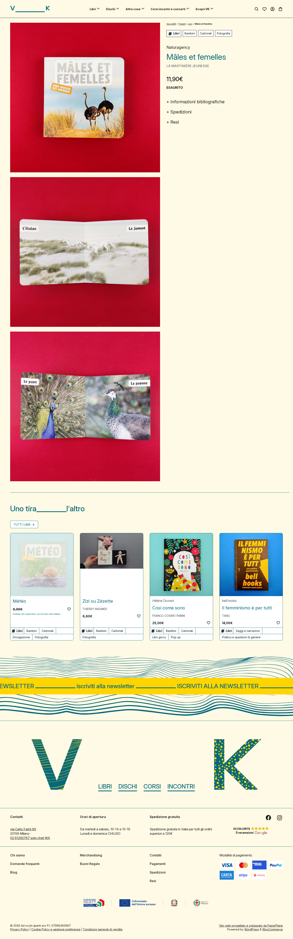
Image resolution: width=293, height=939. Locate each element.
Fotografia (223, 33)
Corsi (152, 786)
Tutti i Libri (22, 524)
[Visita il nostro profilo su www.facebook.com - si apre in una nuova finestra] (268, 817)
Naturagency (178, 47)
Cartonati (206, 33)
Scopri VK (202, 9)
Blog (13, 872)
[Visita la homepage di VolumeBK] (30, 9)
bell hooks (229, 601)
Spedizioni (181, 111)
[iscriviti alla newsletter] (146, 686)
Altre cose (133, 9)
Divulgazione (21, 637)
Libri (93, 9)
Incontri (181, 786)
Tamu (226, 615)
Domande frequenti (24, 864)
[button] (69, 609)
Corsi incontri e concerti (168, 9)
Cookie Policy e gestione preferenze (56, 929)
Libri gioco (159, 637)
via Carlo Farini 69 (23, 829)
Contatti (155, 855)
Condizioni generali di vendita (102, 929)
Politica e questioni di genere (241, 637)
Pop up (176, 637)
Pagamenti (158, 864)
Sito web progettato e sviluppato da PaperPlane (251, 925)
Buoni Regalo (90, 864)
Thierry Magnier (95, 609)
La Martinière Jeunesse (187, 66)
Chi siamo (17, 855)
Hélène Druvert (163, 601)
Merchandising (91, 855)
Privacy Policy (19, 929)
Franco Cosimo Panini (168, 615)
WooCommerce (272, 929)
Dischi (110, 9)
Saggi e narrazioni (248, 631)
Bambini (190, 33)
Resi (174, 122)
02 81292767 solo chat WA (30, 838)
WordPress (251, 929)
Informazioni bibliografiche (197, 101)
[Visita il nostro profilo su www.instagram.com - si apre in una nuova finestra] (279, 817)
